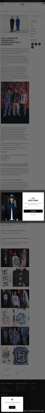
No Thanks (33, 214)
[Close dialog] (42, 194)
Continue (33, 211)
